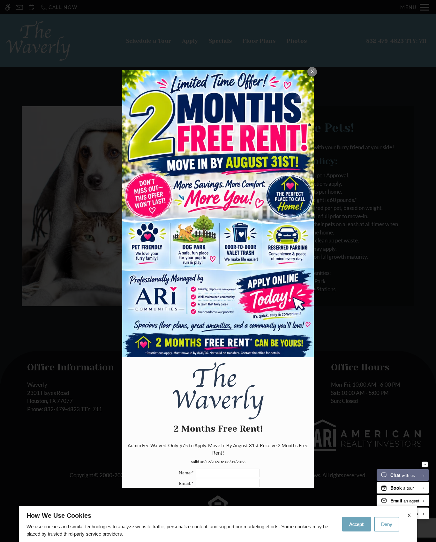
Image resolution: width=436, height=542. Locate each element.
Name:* (186, 472)
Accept (356, 524)
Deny (386, 524)
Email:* (186, 483)
